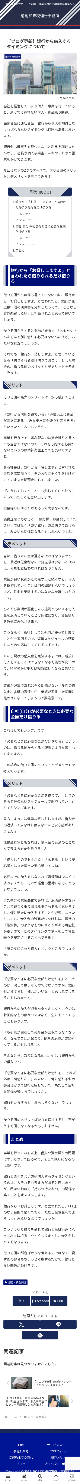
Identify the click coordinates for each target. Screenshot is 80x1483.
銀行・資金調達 (17, 1282)
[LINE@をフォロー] (58, 1324)
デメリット (26, 220)
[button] (71, 912)
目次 (33, 191)
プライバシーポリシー (59, 1464)
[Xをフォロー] (21, 1324)
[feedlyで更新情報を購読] (40, 1335)
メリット (25, 213)
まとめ (19, 250)
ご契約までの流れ (21, 1457)
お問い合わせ (59, 1457)
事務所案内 (20, 1451)
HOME (21, 1445)
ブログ (20, 1464)
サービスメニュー (59, 1445)
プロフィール (59, 1451)
